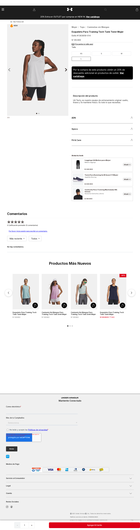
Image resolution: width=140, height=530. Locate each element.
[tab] (67, 331)
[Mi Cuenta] (34, 9)
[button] (37, 22)
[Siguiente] (131, 298)
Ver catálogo (93, 16)
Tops (82, 27)
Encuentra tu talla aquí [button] (84, 44)
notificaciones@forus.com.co (119, 520)
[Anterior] (8, 298)
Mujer (74, 27)
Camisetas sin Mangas (98, 27)
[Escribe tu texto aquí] (38, 517)
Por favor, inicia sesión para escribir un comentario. (28, 236)
